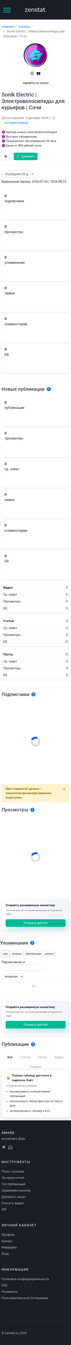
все (5, 953)
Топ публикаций (13, 1184)
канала (16, 953)
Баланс (7, 1241)
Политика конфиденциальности (25, 1279)
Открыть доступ (35, 923)
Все (9, 1057)
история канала (16, 123)
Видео (59, 1057)
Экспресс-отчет (13, 1178)
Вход (5, 1254)
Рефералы (9, 1247)
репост (49, 953)
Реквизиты (10, 1292)
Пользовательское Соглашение (25, 1298)
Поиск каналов (13, 1171)
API (4, 1209)
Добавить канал (14, 1197)
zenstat (36, 9)
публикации (33, 953)
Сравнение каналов (16, 1190)
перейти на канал (36, 83)
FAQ (4, 1285)
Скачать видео (13, 1203)
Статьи (25, 1057)
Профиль (8, 1235)
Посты (42, 1057)
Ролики (35, 1067)
